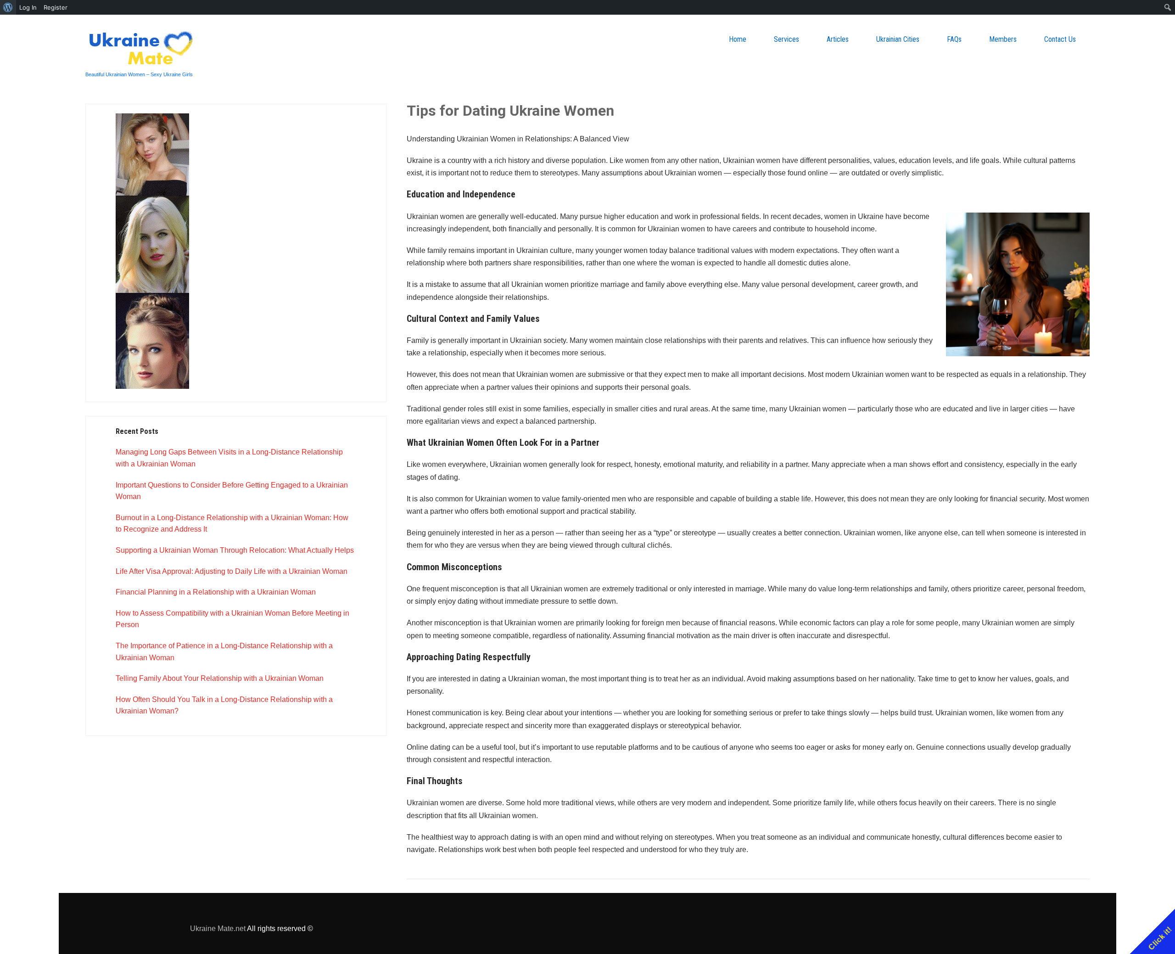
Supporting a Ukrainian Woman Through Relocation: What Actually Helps (235, 550)
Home (737, 39)
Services (786, 39)
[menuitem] (8, 7)
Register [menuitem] (55, 7)
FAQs (954, 39)
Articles (838, 39)
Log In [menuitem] (28, 7)
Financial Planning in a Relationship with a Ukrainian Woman (216, 592)
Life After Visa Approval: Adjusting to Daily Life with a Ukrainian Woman (231, 571)
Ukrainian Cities (897, 39)
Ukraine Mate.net (218, 928)
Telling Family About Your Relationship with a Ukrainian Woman (220, 678)
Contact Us (1060, 39)
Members (1003, 39)
